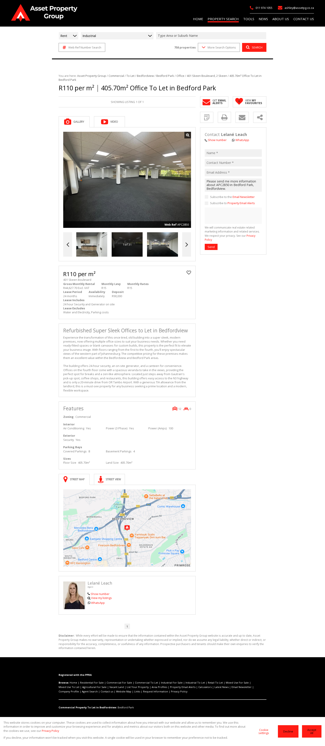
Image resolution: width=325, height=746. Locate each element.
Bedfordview (145, 76)
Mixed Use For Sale (237, 682)
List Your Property (138, 687)
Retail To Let (215, 682)
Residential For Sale (92, 682)
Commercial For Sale (119, 682)
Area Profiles (159, 687)
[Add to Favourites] (189, 272)
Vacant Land (116, 687)
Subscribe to (232, 203)
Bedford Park (165, 76)
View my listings (101, 598)
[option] (162, 244)
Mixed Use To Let (69, 687)
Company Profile (69, 691)
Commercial (116, 76)
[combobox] (211, 36)
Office (180, 76)
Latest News (221, 687)
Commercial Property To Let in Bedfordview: (88, 707)
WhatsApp (98, 603)
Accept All (311, 731)
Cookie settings (263, 731)
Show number (100, 594)
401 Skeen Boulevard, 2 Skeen (207, 76)
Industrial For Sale (172, 682)
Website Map (123, 691)
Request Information (155, 691)
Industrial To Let (195, 682)
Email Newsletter (244, 197)
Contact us (107, 691)
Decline (288, 731)
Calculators (205, 687)
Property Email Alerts (241, 203)
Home (73, 682)
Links (137, 691)
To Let (130, 76)
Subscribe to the (232, 197)
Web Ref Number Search (84, 47)
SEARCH (257, 47)
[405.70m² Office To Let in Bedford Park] (127, 180)
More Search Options (222, 47)
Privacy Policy (179, 691)
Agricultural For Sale (94, 687)
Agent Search (90, 691)
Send (211, 247)
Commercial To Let (146, 682)
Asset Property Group (91, 76)
